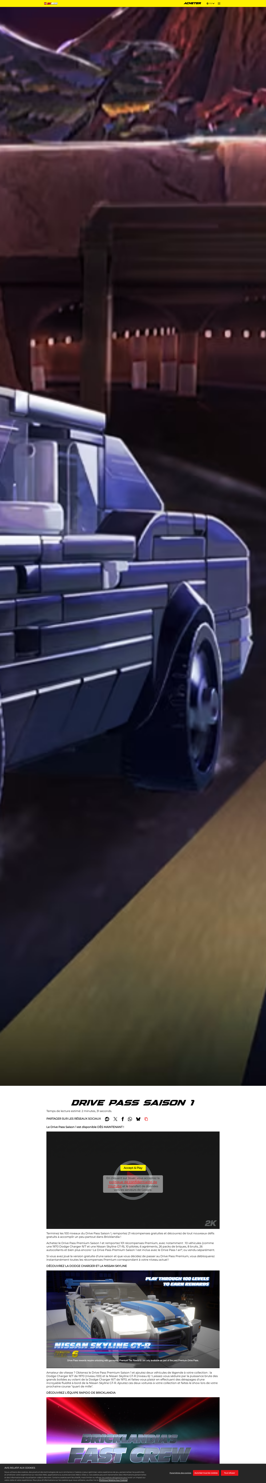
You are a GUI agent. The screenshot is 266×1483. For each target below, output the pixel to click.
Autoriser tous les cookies (206, 1473)
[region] (133, 1473)
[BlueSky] (138, 1119)
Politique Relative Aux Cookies (113, 1480)
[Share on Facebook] (123, 1119)
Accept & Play (133, 1167)
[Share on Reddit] (107, 1119)
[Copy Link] (146, 1119)
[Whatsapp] (130, 1119)
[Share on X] (115, 1119)
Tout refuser (229, 1473)
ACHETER (192, 3)
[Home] (51, 3)
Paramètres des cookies (180, 1473)
